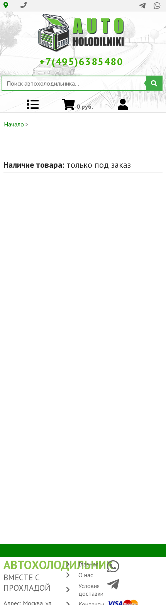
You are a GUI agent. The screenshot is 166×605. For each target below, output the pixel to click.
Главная (88, 564)
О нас (85, 575)
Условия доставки (90, 589)
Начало (14, 124)
